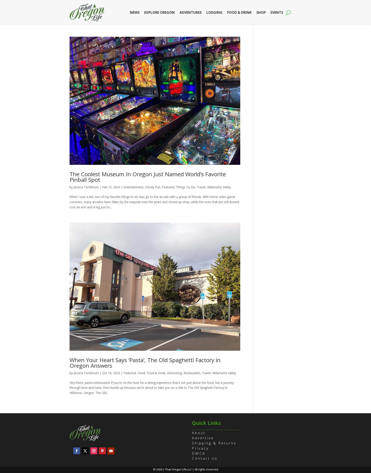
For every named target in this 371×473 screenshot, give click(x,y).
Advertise (203, 438)
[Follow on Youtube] (111, 450)
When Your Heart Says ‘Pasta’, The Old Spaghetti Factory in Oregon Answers (145, 362)
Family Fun (152, 187)
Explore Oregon (159, 12)
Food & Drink (239, 12)
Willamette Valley (219, 187)
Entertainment (133, 187)
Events (277, 12)
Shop (261, 12)
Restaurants (192, 373)
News (135, 12)
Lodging (214, 12)
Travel (201, 187)
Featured (168, 187)
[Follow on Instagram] (93, 450)
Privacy (200, 448)
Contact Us (204, 458)
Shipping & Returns (214, 443)
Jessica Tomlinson (86, 187)
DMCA (198, 453)
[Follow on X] (85, 450)
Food (141, 373)
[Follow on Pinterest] (102, 450)
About (198, 432)
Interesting (174, 373)
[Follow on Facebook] (76, 450)
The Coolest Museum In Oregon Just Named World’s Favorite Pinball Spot (148, 177)
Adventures (190, 12)
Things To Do (185, 187)
